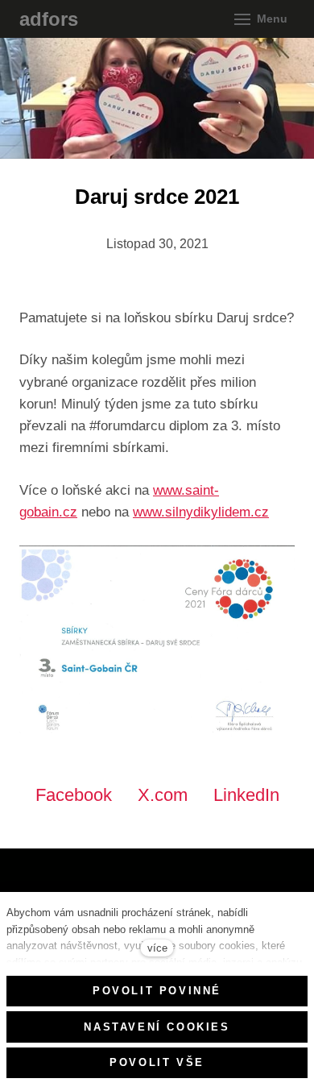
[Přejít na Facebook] (28, 885)
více (157, 948)
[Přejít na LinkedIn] (115, 885)
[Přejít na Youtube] (72, 885)
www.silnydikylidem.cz (201, 512)
